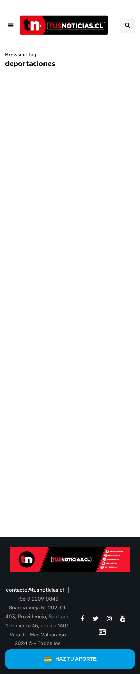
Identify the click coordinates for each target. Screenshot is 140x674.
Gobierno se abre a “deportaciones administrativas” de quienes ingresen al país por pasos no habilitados (66, 246)
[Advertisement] (70, 342)
